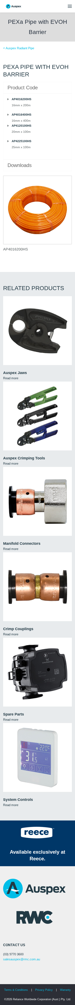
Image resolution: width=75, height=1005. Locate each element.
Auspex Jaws (15, 373)
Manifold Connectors (21, 543)
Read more (10, 378)
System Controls (18, 800)
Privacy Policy (44, 989)
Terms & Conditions (16, 989)
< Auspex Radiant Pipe (18, 48)
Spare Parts (13, 714)
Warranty (65, 989)
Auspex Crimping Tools (24, 458)
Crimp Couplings (18, 629)
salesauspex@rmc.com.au (21, 959)
